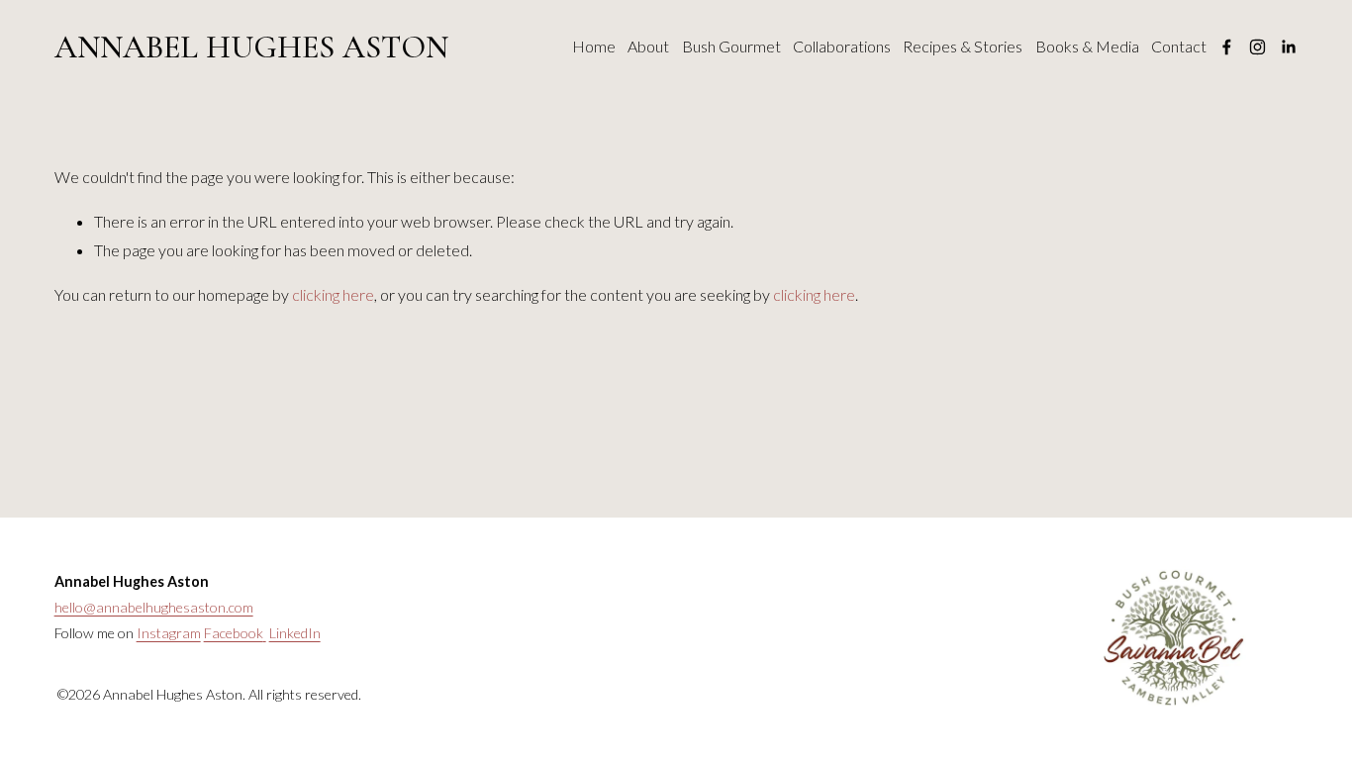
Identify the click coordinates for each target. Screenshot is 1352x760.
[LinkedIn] (1288, 47)
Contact (1179, 46)
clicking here (333, 294)
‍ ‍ (264, 632)
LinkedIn (295, 632)
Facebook (233, 632)
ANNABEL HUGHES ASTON (251, 47)
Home (594, 46)
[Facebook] (1226, 47)
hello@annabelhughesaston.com (153, 607)
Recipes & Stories (962, 46)
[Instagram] (1257, 47)
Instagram (169, 632)
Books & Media (1087, 46)
